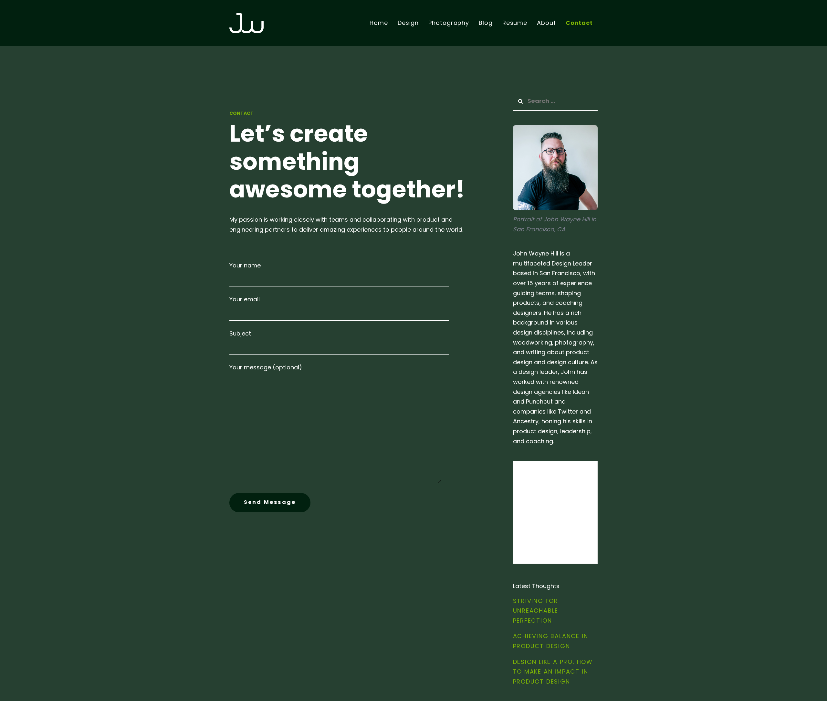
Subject (240, 333)
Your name (245, 265)
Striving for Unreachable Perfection (536, 611)
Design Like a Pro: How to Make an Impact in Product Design (553, 672)
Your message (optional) (265, 367)
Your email (244, 299)
